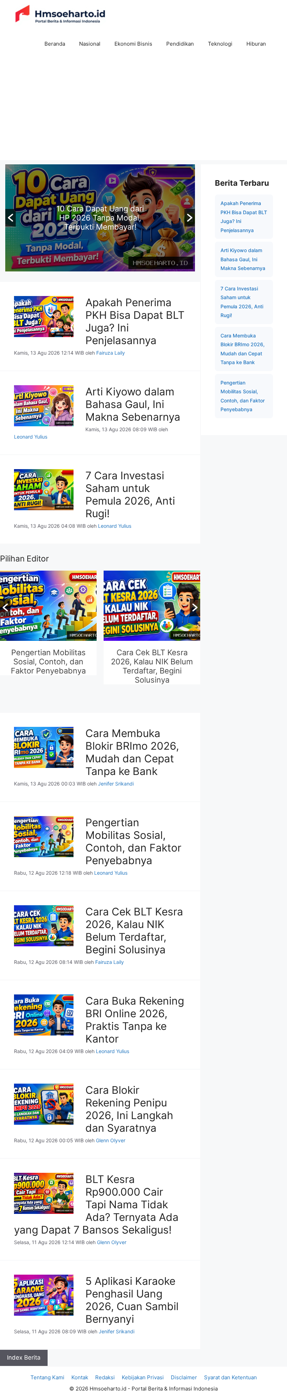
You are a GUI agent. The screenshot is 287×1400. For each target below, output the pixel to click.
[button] (10, 217)
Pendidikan (180, 43)
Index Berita (24, 1357)
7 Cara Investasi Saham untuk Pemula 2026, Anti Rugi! (130, 494)
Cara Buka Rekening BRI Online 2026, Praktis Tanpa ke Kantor (134, 1019)
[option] (152, 628)
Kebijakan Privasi (143, 1377)
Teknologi (220, 43)
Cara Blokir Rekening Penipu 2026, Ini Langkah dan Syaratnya (129, 1109)
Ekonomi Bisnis (133, 43)
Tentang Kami (47, 1377)
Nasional (89, 43)
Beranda (54, 43)
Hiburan (256, 43)
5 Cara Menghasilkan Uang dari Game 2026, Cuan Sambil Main (124, 217)
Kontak (79, 1377)
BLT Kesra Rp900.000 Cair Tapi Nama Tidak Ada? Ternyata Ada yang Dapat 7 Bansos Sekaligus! (96, 1204)
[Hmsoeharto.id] (60, 14)
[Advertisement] (143, 111)
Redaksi (105, 1377)
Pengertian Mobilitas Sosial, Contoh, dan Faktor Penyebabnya (48, 661)
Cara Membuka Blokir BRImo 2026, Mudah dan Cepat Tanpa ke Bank (132, 752)
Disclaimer (184, 1377)
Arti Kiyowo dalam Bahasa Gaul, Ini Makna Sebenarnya (132, 404)
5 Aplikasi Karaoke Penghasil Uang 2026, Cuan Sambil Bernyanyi (131, 1300)
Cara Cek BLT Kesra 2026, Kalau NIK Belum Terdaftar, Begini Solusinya (152, 666)
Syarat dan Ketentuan (230, 1377)
